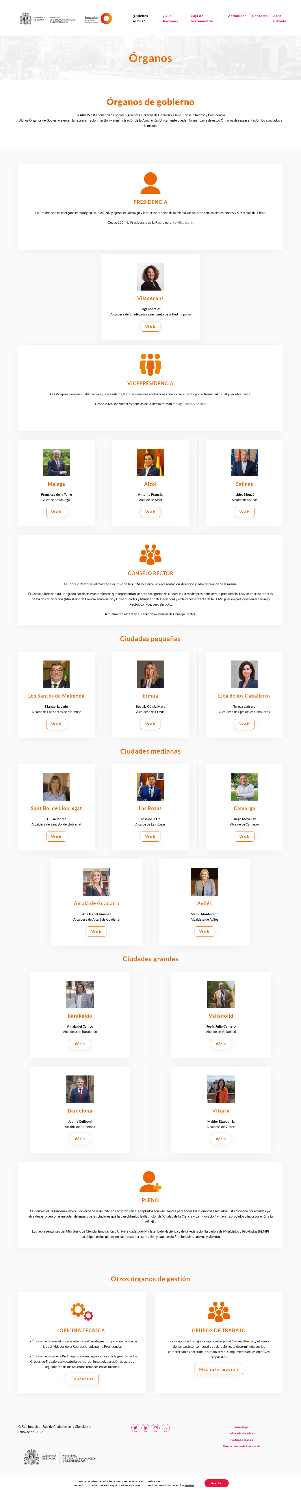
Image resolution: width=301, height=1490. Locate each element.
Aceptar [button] (216, 1483)
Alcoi (188, 404)
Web (150, 326)
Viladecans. (185, 222)
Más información (218, 1369)
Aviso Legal (241, 1427)
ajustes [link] (189, 1485)
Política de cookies (241, 1439)
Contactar (82, 1378)
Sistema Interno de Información (241, 1446)
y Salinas (199, 404)
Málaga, (178, 404)
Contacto (260, 16)
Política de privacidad (241, 1433)
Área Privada (279, 18)
